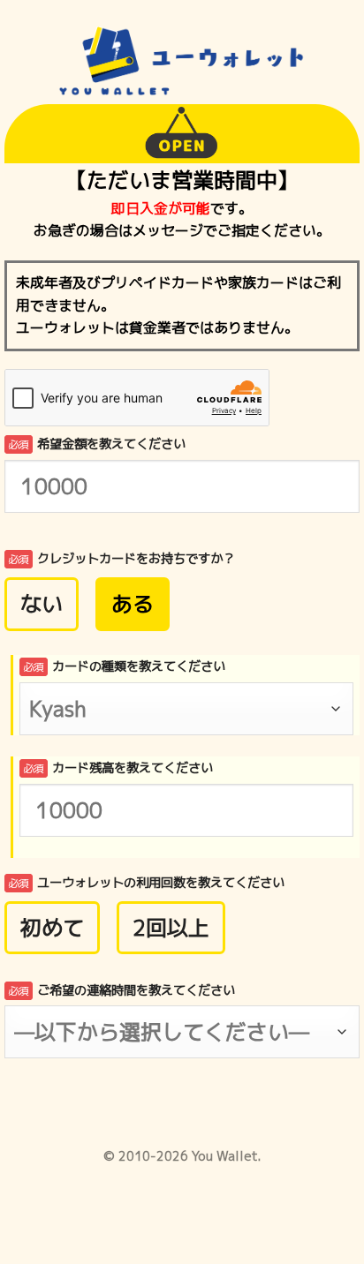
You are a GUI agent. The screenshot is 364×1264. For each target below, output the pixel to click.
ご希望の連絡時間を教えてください (121, 990)
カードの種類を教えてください (124, 666)
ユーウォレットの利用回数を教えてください (146, 883)
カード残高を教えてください (118, 768)
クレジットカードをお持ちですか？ (121, 559)
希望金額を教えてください (97, 444)
